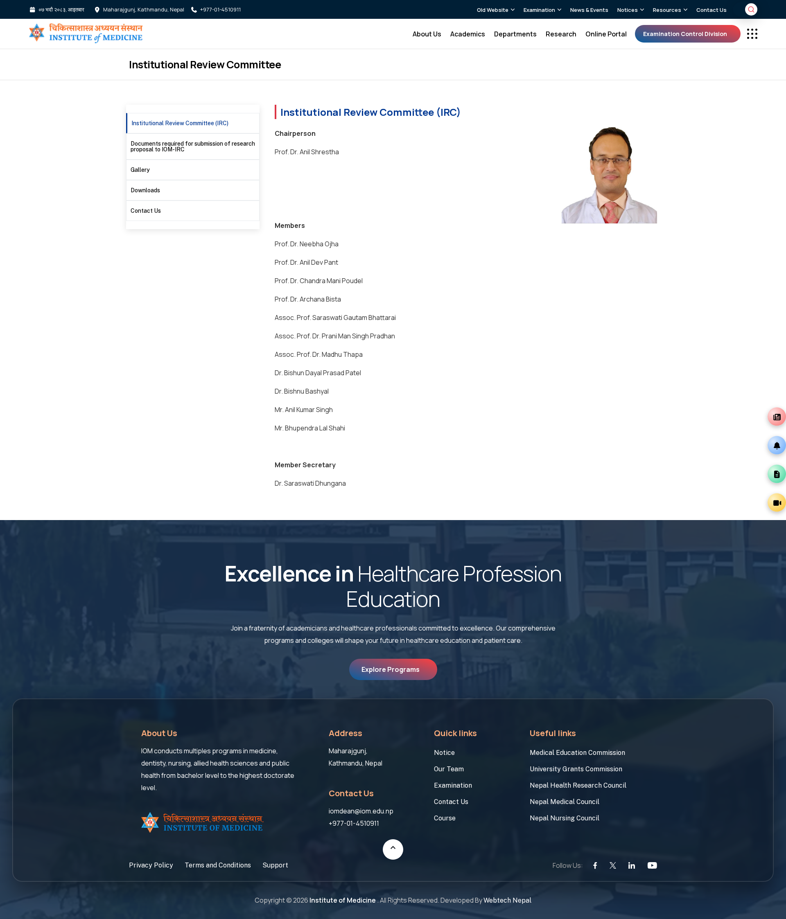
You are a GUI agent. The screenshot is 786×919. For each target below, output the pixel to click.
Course (445, 818)
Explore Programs (390, 669)
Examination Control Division (685, 34)
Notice (444, 753)
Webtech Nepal (507, 900)
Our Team (449, 769)
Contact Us (451, 802)
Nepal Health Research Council (578, 785)
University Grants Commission (576, 769)
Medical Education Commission (577, 753)
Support (275, 865)
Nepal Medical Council (564, 802)
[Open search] (751, 9)
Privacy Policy (151, 865)
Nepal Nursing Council (564, 818)
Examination (453, 785)
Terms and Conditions (218, 865)
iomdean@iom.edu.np (361, 810)
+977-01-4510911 (220, 9)
